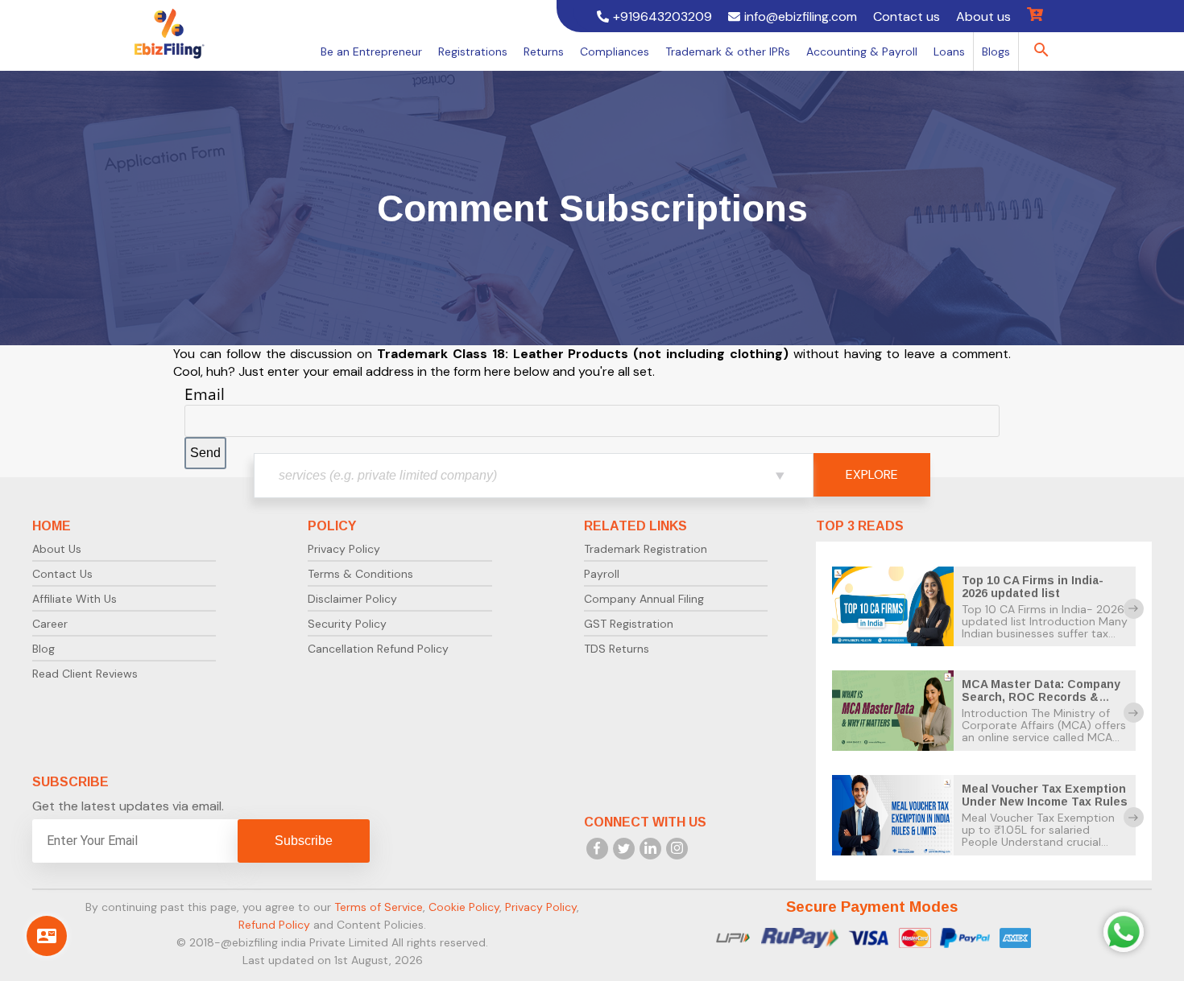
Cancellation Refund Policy (378, 648)
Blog (43, 648)
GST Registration (628, 623)
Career (50, 623)
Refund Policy (274, 924)
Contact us (906, 16)
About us (983, 16)
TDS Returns (616, 648)
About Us (56, 549)
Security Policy (347, 623)
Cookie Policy (463, 907)
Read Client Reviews (85, 673)
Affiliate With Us (74, 598)
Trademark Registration (645, 549)
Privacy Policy (344, 549)
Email (204, 394)
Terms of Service (378, 907)
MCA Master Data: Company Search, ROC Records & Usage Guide (1041, 697)
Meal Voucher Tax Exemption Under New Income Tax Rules (1045, 795)
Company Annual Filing (644, 598)
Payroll (601, 574)
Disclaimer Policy (352, 598)
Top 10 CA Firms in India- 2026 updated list (1032, 587)
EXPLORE (872, 474)
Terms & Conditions (360, 574)
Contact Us (62, 574)
